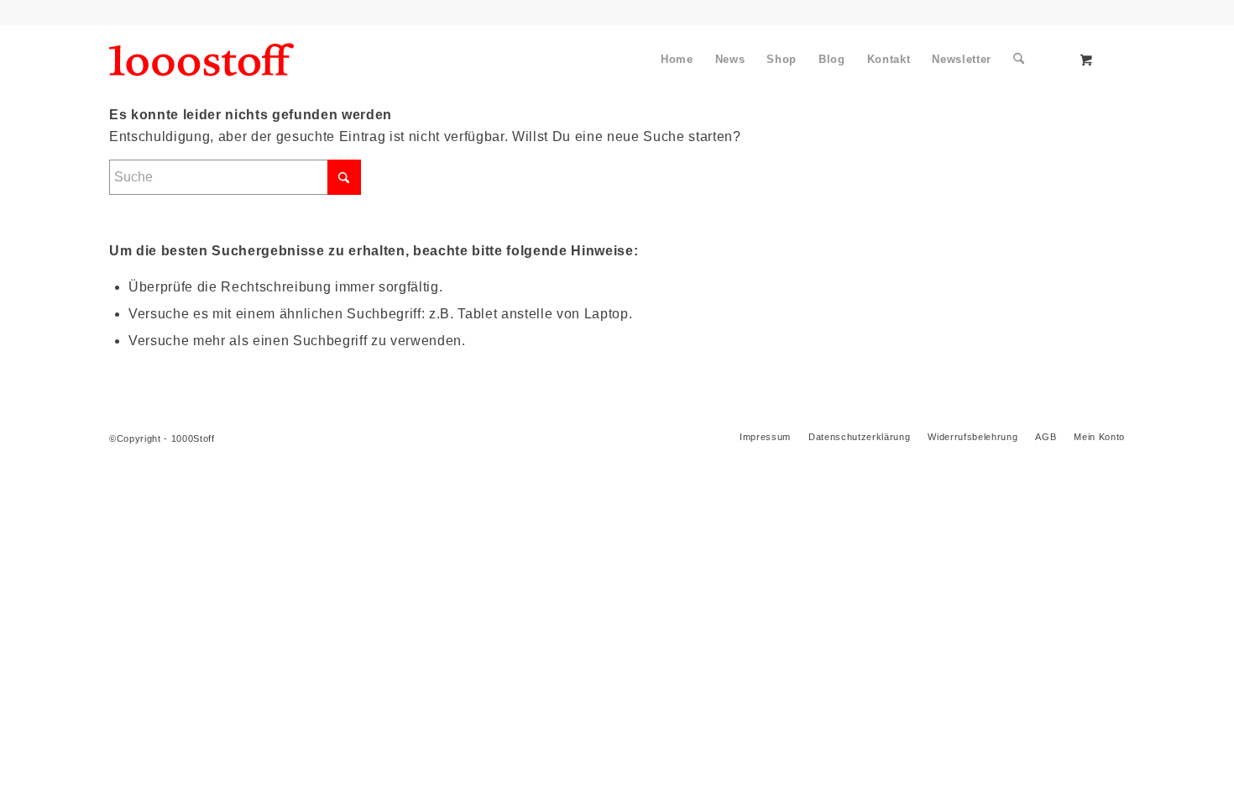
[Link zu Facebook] (114, 12)
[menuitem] (677, 59)
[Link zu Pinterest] (152, 12)
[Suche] (1018, 59)
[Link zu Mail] (227, 12)
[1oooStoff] (201, 59)
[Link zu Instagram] (189, 12)
